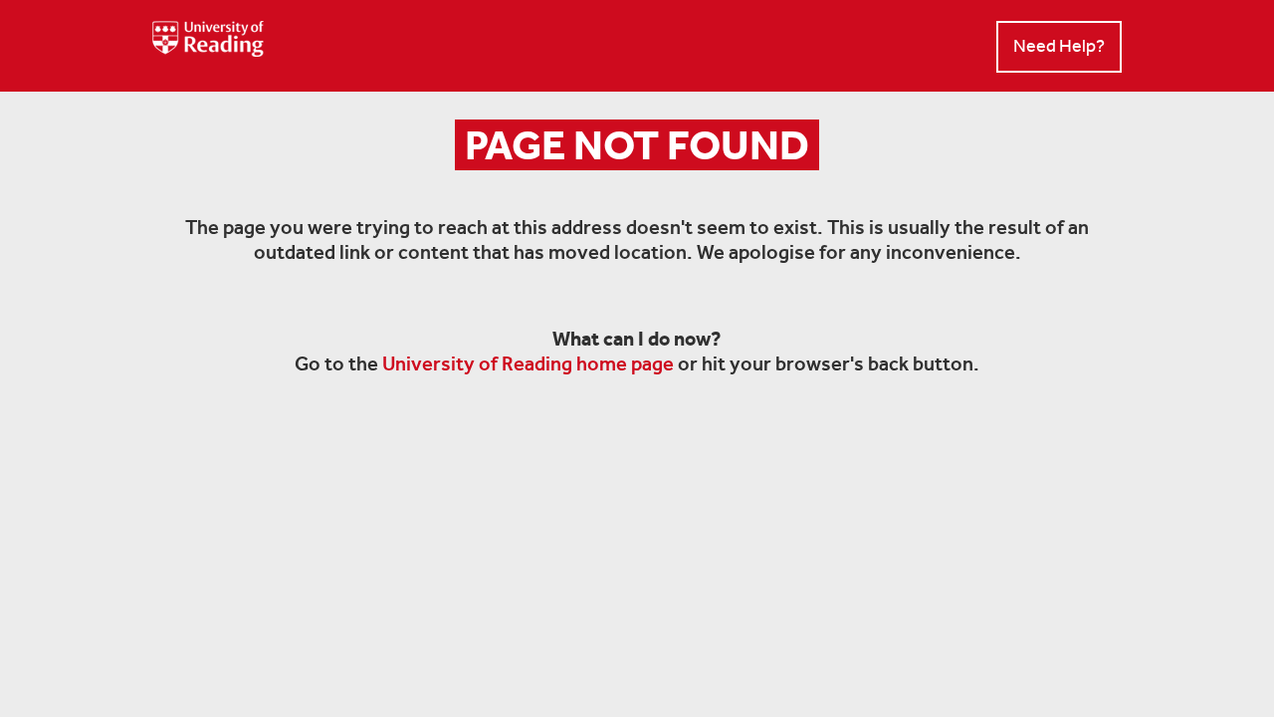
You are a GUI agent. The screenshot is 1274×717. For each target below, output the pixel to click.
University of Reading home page (528, 363)
